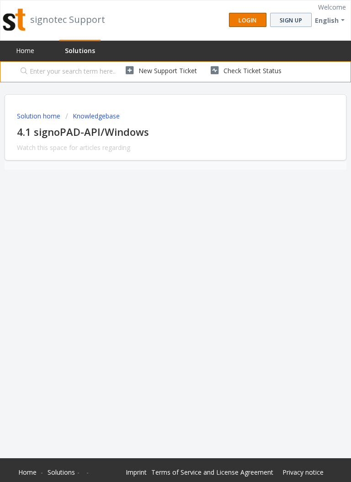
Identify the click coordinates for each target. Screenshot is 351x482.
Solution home (39, 116)
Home (25, 50)
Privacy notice (303, 472)
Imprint (136, 472)
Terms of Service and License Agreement (212, 472)
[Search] (22, 72)
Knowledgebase (96, 116)
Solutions (80, 50)
